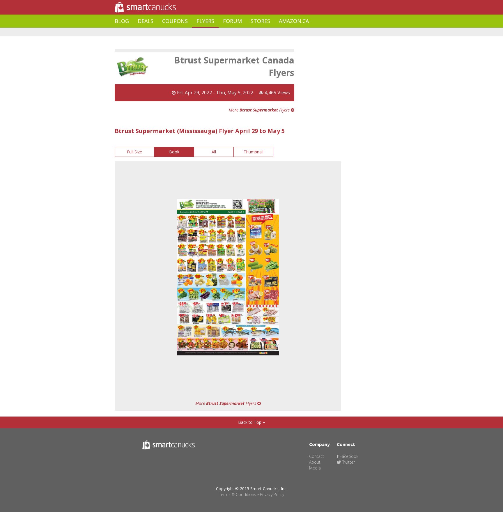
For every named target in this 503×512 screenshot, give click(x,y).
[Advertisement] (221, 32)
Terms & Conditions (237, 494)
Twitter (348, 462)
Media (315, 468)
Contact (316, 456)
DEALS (145, 20)
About (314, 462)
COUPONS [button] (175, 20)
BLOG (122, 20)
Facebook (348, 456)
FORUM (232, 20)
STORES (260, 20)
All (214, 152)
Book (174, 152)
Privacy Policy (272, 494)
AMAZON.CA (294, 20)
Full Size (134, 152)
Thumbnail (253, 152)
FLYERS (205, 20)
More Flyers (260, 110)
